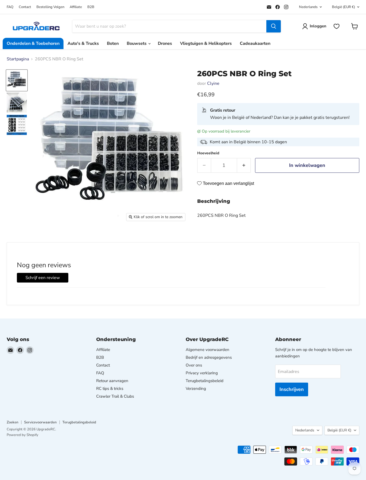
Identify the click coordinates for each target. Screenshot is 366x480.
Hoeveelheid (208, 153)
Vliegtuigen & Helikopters (206, 43)
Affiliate (76, 7)
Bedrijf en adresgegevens (209, 357)
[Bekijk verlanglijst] (336, 26)
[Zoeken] (273, 26)
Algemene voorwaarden (207, 349)
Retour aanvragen (112, 380)
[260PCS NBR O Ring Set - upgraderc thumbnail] (16, 80)
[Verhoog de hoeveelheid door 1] (244, 165)
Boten (113, 43)
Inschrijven (291, 389)
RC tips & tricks (109, 388)
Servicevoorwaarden (40, 422)
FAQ (10, 7)
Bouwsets (137, 43)
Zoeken (12, 422)
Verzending (196, 388)
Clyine (213, 83)
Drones (165, 43)
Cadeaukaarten (255, 43)
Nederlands (308, 7)
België (343, 7)
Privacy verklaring (202, 373)
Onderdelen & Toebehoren (33, 43)
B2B (90, 7)
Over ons (194, 365)
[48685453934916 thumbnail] (16, 124)
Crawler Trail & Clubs (115, 396)
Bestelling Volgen (50, 7)
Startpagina (18, 59)
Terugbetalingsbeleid (204, 380)
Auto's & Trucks (83, 43)
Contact (25, 7)
